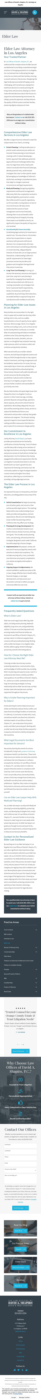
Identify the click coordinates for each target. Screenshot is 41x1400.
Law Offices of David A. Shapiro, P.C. (17, 62)
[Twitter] (18, 1370)
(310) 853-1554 (20, 856)
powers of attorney (28, 751)
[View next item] (22, 1044)
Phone (6, 1157)
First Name (7, 1144)
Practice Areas (20, 1349)
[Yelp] (22, 1370)
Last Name (7, 1151)
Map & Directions (20, 1331)
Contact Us (20, 1360)
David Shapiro (20, 439)
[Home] (19, 12)
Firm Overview (20, 1345)
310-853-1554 (20, 1313)
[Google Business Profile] (26, 1370)
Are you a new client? (10, 1169)
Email (6, 1163)
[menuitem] (19, 930)
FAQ (20, 1353)
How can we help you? (11, 1175)
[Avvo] (14, 1370)
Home (20, 1341)
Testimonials (20, 1356)
